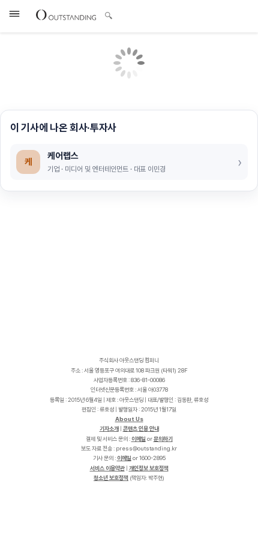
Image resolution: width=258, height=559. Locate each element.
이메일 (138, 438)
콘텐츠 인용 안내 (141, 428)
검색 (109, 17)
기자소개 (109, 428)
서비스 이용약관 (107, 468)
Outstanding (66, 14)
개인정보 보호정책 (149, 468)
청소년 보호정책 (111, 477)
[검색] (105, 14)
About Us (129, 419)
